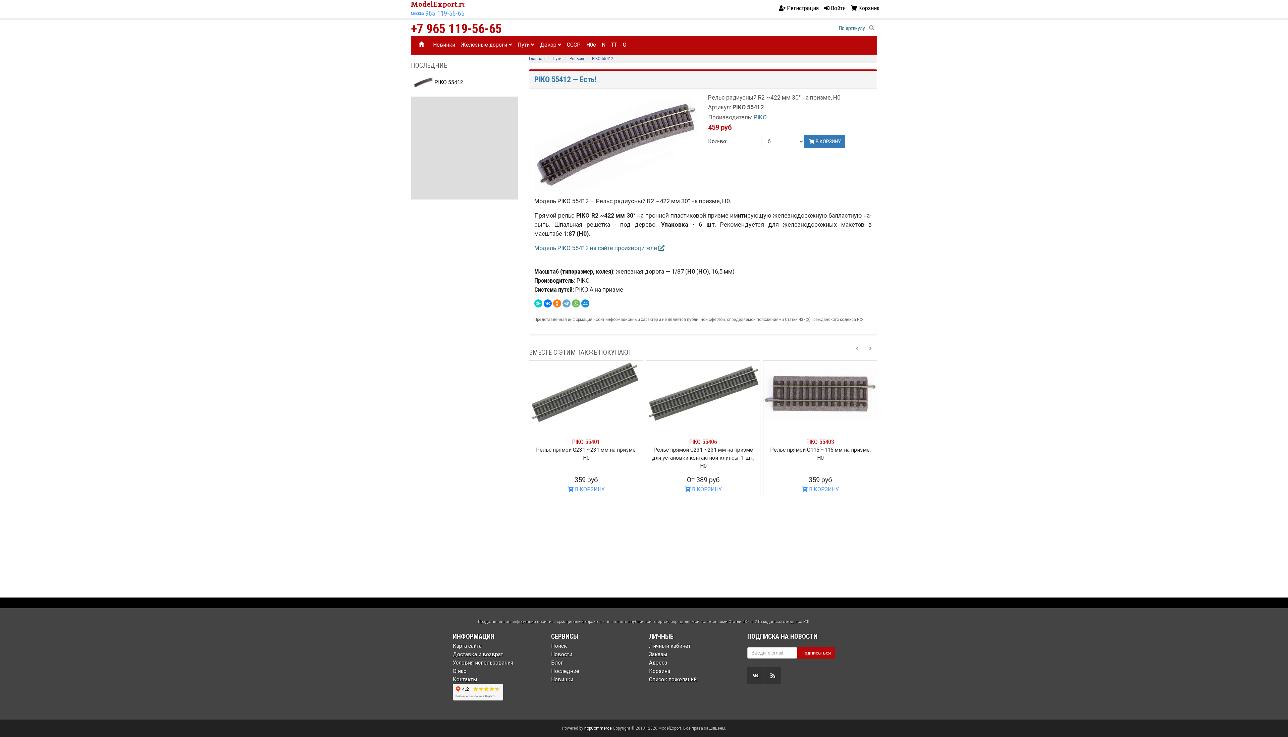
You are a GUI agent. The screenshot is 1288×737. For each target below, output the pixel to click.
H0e (591, 45)
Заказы (658, 654)
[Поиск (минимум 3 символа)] (871, 28)
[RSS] (772, 675)
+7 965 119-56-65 (456, 29)
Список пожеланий (673, 679)
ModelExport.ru (439, 4)
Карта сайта (467, 646)
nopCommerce (598, 728)
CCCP (574, 45)
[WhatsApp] (576, 303)
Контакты (465, 679)
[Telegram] (566, 303)
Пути (524, 45)
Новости (561, 654)
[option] (586, 429)
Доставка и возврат (478, 654)
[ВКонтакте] (548, 303)
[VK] (755, 675)
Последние (565, 671)
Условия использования (483, 663)
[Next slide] (870, 352)
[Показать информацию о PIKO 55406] (703, 393)
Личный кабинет (670, 646)
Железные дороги (484, 45)
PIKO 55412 (448, 82)
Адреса (658, 663)
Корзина (659, 671)
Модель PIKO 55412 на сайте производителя (596, 247)
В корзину (828, 141)
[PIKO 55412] (616, 144)
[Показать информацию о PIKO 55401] (586, 393)
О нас (459, 671)
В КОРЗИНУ (589, 489)
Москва (417, 13)
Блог (557, 663)
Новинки (444, 45)
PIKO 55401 (586, 441)
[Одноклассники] (557, 303)
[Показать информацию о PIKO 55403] (820, 393)
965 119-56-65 (445, 13)
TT (614, 45)
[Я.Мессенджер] (538, 303)
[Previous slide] (857, 352)
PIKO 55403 (820, 441)
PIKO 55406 (703, 441)
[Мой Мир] (585, 303)
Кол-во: (717, 141)
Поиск (559, 646)
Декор (549, 45)
